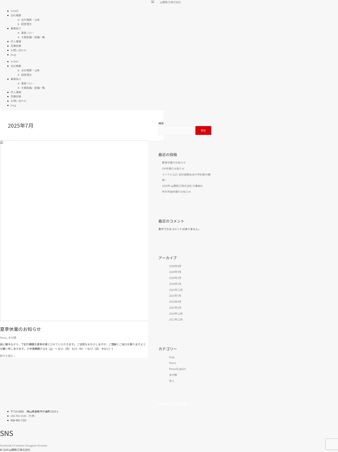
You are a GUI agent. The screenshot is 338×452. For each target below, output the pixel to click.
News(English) (177, 369)
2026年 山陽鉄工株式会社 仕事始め (182, 186)
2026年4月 (175, 272)
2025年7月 (175, 295)
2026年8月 (175, 266)
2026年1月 (175, 284)
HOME (14, 11)
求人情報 (16, 41)
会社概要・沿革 (30, 20)
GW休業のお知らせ (173, 168)
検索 (161, 123)
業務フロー (27, 33)
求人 (171, 381)
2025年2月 (175, 307)
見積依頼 (16, 46)
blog (13, 54)
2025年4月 (175, 301)
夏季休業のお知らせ (20, 329)
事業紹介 (16, 28)
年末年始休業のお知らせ (176, 191)
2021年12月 (176, 319)
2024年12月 (176, 313)
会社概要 (16, 15)
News (3, 337)
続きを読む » (7, 356)
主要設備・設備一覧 (33, 37)
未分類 (12, 337)
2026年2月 (175, 278)
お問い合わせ (18, 50)
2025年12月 (176, 290)
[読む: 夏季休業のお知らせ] (90, 320)
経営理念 (26, 24)
